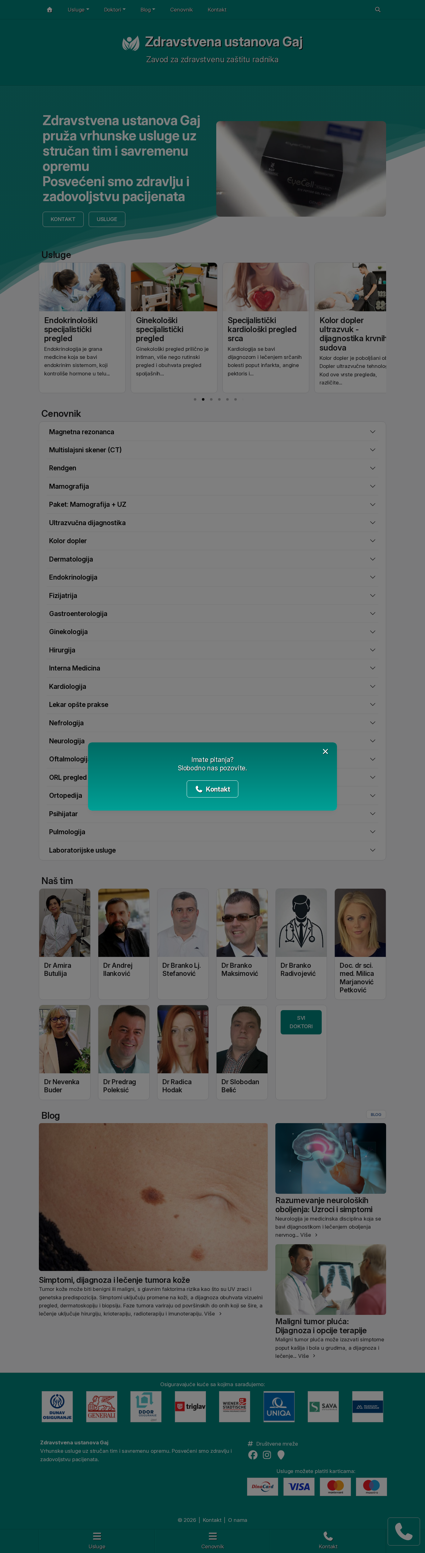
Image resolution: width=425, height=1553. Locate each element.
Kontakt (217, 789)
